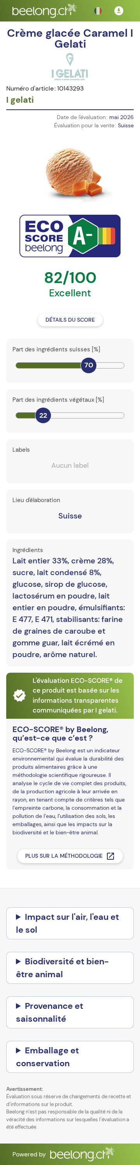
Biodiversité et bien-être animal (62, 968)
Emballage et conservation (47, 1057)
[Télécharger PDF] (119, 11)
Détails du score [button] (70, 319)
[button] (98, 11)
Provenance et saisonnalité (49, 1012)
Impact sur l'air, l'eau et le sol (67, 923)
